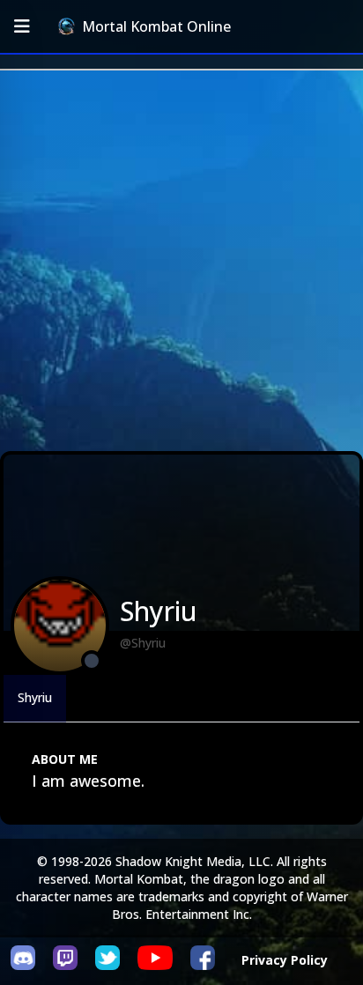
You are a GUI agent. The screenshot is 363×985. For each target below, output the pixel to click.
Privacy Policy (284, 960)
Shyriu (35, 697)
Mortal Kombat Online (156, 26)
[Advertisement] (181, 260)
